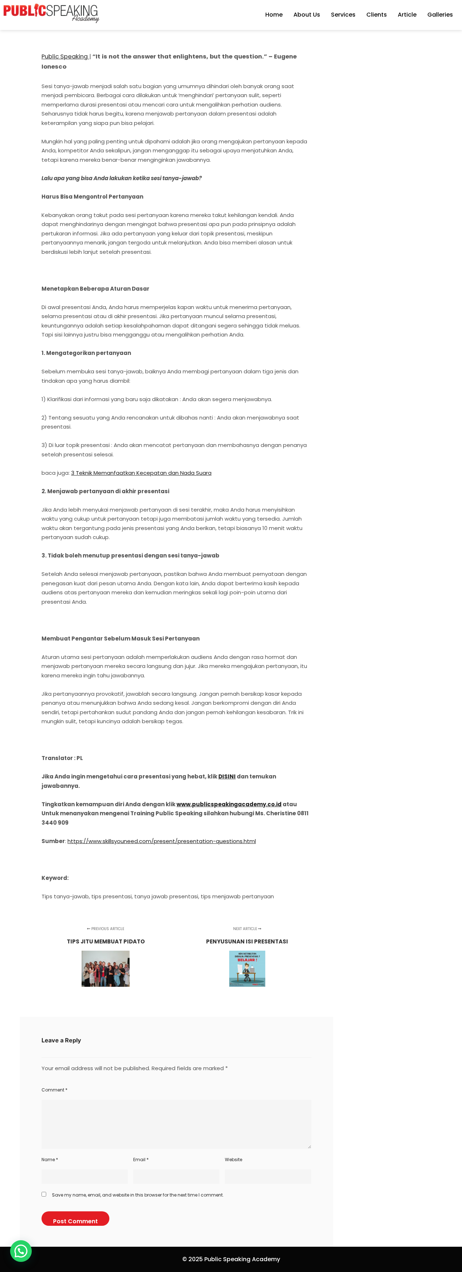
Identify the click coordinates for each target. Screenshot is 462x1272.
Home (274, 14)
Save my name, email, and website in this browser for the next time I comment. (138, 1195)
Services (343, 14)
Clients (376, 14)
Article (407, 14)
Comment (54, 1090)
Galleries (440, 14)
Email (141, 1159)
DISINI (227, 776)
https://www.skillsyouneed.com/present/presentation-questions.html (161, 841)
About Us (306, 14)
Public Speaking (65, 56)
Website (233, 1159)
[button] (21, 1251)
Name (50, 1159)
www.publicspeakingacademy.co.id (229, 804)
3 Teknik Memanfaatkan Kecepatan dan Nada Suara (141, 473)
